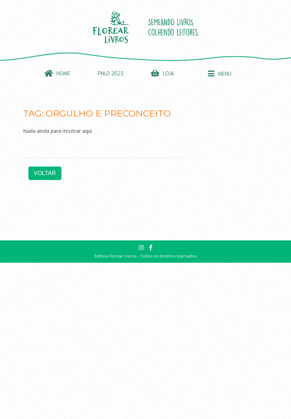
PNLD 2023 (110, 73)
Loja (168, 73)
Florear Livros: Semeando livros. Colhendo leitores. (145, 27)
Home (63, 73)
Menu (224, 74)
